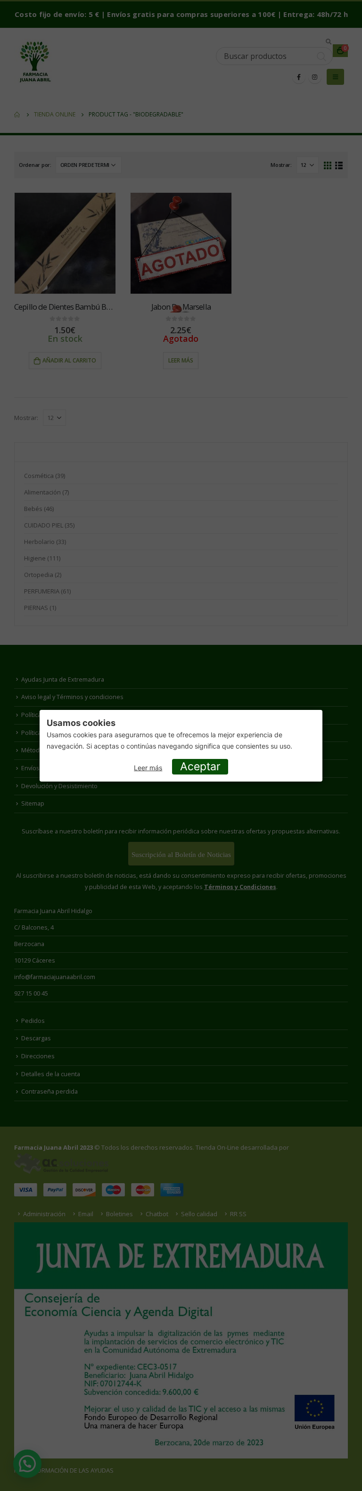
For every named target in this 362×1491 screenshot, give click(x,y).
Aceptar (200, 766)
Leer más (148, 768)
